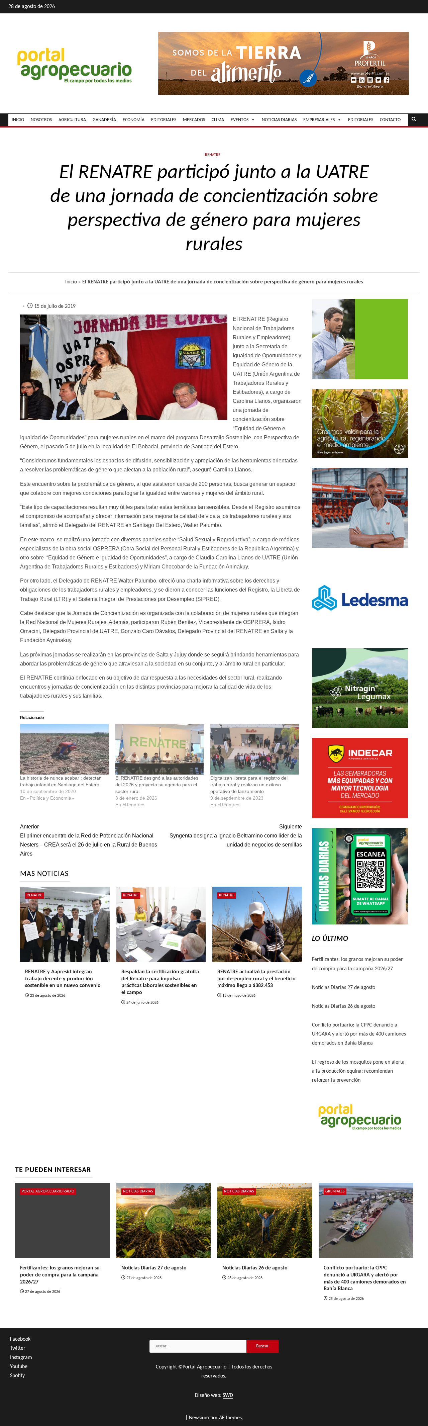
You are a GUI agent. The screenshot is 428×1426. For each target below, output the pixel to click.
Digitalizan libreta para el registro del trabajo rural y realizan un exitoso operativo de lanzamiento (249, 784)
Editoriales (360, 119)
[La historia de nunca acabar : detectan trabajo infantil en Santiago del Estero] (64, 749)
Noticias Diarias (138, 1191)
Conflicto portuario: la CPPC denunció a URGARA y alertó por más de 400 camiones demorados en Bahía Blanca (359, 1034)
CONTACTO (390, 119)
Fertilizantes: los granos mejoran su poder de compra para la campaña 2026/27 (60, 1275)
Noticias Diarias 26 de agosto (343, 1006)
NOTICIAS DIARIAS (279, 119)
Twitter (17, 1348)
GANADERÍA (104, 119)
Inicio (71, 282)
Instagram (21, 1357)
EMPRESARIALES (319, 119)
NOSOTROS (41, 119)
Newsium (199, 1418)
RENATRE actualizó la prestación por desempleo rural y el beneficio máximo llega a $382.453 (256, 979)
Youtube (18, 1366)
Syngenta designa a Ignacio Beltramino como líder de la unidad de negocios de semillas (236, 836)
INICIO (18, 119)
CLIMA (218, 119)
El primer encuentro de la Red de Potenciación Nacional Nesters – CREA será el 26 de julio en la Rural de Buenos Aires (88, 840)
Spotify (17, 1375)
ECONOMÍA (133, 119)
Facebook (20, 1339)
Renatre (212, 155)
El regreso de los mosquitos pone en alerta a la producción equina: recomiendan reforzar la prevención (358, 1071)
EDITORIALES (163, 119)
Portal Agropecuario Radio (48, 1191)
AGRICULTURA (72, 119)
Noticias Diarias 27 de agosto (343, 987)
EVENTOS (239, 119)
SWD (228, 1395)
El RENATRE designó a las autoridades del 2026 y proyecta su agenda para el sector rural (156, 784)
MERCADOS (194, 119)
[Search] (414, 119)
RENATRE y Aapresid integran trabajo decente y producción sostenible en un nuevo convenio (63, 979)
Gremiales (335, 1191)
